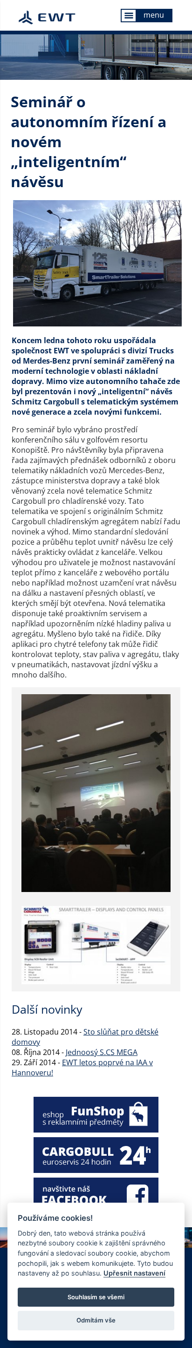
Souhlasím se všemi (96, 1297)
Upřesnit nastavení (134, 1273)
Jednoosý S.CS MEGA (101, 1052)
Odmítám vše (96, 1320)
